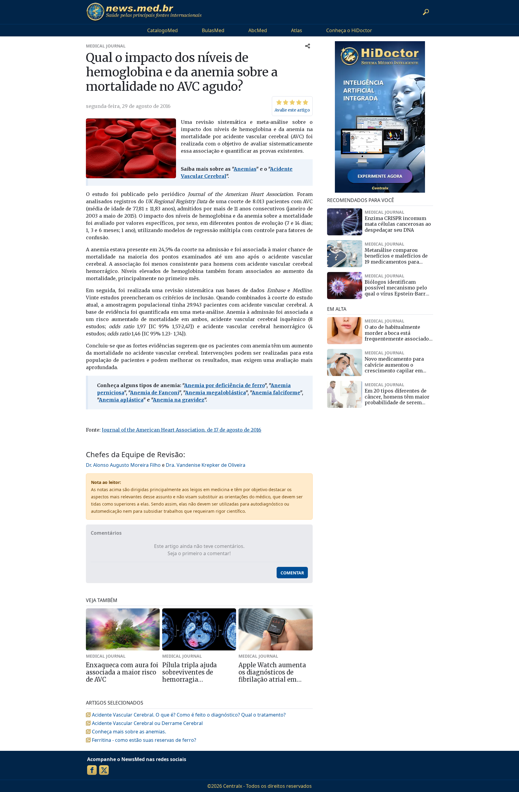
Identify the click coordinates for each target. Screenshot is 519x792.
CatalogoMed (162, 30)
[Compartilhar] (307, 45)
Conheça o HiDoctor (349, 30)
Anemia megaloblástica (215, 393)
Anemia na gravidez (178, 400)
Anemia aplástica (121, 400)
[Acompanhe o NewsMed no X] (104, 770)
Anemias (245, 169)
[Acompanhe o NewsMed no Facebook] (92, 770)
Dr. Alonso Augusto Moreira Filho (123, 465)
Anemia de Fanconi (154, 393)
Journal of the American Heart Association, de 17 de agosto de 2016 (181, 430)
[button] (426, 12)
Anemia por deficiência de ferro (224, 385)
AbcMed (257, 30)
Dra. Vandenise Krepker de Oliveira (205, 465)
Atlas (296, 30)
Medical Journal (106, 46)
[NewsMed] (144, 12)
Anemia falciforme (276, 393)
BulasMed (213, 30)
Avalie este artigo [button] (292, 110)
